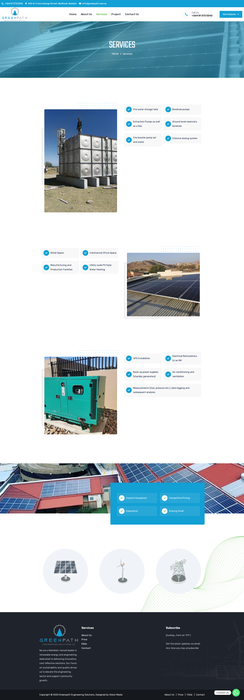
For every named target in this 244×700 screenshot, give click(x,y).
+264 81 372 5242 (14, 3)
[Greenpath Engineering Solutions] (14, 14)
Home (73, 14)
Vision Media (115, 694)
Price (84, 639)
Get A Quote (229, 14)
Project (116, 14)
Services (101, 14)
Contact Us (132, 14)
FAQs (84, 644)
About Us (86, 14)
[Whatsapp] (236, 692)
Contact (86, 648)
